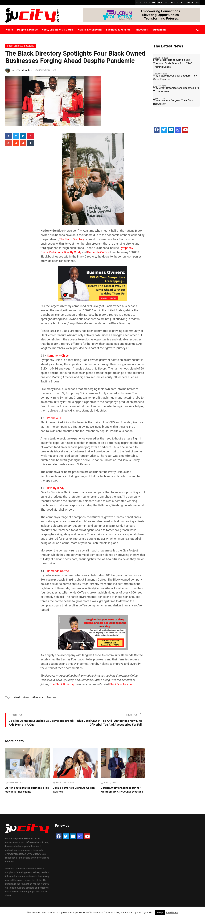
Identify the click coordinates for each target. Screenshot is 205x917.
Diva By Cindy (72, 252)
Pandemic (39, 697)
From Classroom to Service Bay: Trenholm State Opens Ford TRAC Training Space (173, 63)
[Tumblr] (30, 143)
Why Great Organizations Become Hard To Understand (176, 89)
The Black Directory (71, 239)
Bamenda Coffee (98, 252)
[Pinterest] (30, 136)
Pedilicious (56, 252)
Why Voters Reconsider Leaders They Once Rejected (175, 77)
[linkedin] (23, 136)
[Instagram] (178, 130)
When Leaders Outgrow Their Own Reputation (173, 102)
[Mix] (23, 143)
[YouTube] (185, 130)
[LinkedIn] (171, 130)
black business (22, 697)
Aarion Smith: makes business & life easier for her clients (27, 790)
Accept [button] (160, 912)
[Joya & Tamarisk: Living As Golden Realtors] (75, 763)
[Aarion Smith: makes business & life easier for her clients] (27, 763)
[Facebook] (8, 136)
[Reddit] (16, 143)
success (52, 697)
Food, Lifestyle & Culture (20, 46)
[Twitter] (16, 136)
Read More (172, 912)
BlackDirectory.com (121, 684)
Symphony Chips (58, 356)
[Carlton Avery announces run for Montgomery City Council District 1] (123, 763)
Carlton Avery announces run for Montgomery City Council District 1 (122, 790)
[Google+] (8, 143)
